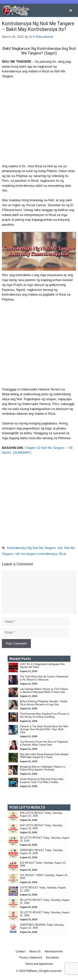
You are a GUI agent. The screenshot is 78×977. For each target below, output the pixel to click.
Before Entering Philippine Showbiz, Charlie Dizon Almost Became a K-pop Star (43, 703)
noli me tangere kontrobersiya (36, 554)
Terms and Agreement (39, 963)
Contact (20, 951)
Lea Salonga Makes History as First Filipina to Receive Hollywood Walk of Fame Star (44, 690)
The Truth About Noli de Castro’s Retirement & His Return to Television (44, 678)
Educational (44, 37)
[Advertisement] (39, 123)
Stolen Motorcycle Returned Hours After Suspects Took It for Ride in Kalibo (41, 781)
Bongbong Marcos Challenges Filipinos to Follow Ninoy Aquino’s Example (42, 768)
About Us (35, 951)
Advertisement (53, 951)
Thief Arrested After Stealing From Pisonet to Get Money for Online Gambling (44, 715)
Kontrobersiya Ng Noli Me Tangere (31, 548)
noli (59, 548)
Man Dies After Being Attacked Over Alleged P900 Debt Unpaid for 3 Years (44, 756)
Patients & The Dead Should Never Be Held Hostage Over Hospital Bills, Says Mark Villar (44, 729)
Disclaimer (52, 957)
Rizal (62, 554)
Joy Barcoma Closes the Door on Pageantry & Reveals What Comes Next (44, 743)
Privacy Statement (30, 957)
